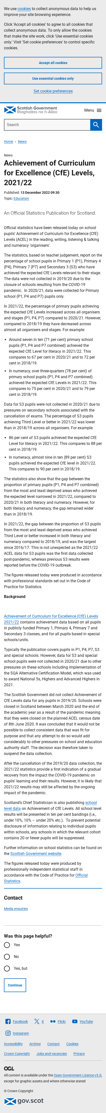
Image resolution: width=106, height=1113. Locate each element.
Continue (15, 985)
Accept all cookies (53, 63)
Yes (17, 945)
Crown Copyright (17, 1054)
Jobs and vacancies (51, 1054)
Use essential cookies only (53, 78)
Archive (35, 1044)
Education (21, 198)
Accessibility (13, 1044)
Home (8, 141)
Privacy (79, 1054)
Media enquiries (16, 909)
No (16, 956)
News (22, 141)
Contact (53, 1044)
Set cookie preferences (53, 91)
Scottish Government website (35, 853)
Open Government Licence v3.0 (77, 1075)
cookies (24, 8)
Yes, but (20, 968)
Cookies (72, 1044)
